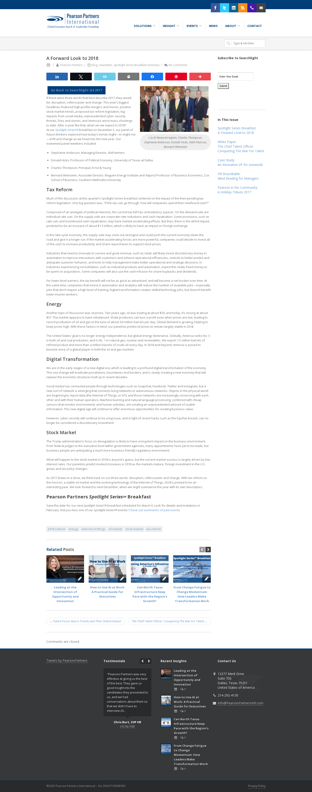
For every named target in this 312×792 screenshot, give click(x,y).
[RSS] (242, 7)
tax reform (153, 529)
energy (73, 529)
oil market (115, 529)
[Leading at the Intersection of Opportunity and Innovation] (65, 569)
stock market (134, 529)
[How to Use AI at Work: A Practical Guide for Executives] (107, 569)
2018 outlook (56, 529)
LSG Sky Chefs (127, 726)
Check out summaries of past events (154, 510)
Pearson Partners (71, 65)
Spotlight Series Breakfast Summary (136, 65)
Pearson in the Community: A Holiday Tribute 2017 (238, 189)
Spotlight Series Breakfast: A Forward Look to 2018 (237, 130)
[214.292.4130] (251, 7)
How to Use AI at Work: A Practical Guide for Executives (107, 591)
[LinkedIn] (233, 7)
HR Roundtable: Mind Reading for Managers (238, 176)
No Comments (178, 65)
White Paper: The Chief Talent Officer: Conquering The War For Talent (241, 146)
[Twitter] (224, 7)
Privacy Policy (257, 786)
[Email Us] (261, 7)
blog (95, 65)
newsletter (105, 65)
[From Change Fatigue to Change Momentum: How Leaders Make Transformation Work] (192, 569)
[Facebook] (215, 7)
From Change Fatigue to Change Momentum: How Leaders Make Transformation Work (191, 755)
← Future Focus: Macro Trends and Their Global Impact (85, 621)
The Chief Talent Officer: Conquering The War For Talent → (169, 621)
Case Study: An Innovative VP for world (240, 162)
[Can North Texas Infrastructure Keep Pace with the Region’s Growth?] (150, 569)
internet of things (93, 529)
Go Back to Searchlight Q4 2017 (76, 90)
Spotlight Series (66, 130)
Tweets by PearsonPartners (66, 660)
